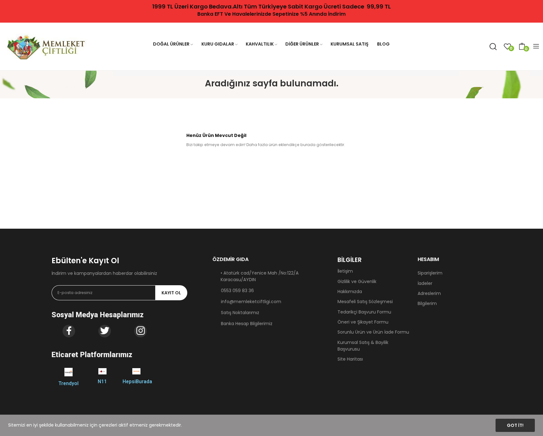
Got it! (515, 425)
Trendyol (68, 383)
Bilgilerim (427, 303)
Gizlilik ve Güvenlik (356, 281)
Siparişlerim (430, 273)
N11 (102, 381)
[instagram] (140, 331)
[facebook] (69, 331)
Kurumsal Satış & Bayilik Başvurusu (362, 345)
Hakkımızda (349, 291)
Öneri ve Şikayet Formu (362, 322)
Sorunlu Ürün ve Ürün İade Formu (373, 332)
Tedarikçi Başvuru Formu (364, 312)
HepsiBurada (137, 381)
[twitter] (104, 331)
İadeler (425, 283)
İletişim (345, 271)
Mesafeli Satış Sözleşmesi (365, 301)
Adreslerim (429, 293)
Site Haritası (350, 359)
